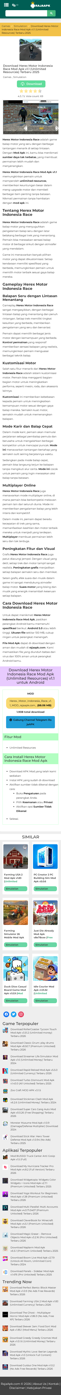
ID (17, 5)
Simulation (19, 77)
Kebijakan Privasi (39, 1388)
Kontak (53, 1384)
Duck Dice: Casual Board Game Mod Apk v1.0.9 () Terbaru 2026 (15, 990)
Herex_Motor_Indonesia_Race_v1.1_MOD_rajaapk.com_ (31, 703)
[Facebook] (6, 1014)
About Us (39, 1384)
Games (7, 77)
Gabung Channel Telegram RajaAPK (32, 722)
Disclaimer (17, 1388)
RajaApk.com (10, 1384)
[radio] (21, 91)
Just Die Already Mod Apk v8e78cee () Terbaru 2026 (44, 934)
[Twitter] (13, 1014)
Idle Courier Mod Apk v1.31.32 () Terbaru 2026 (45, 990)
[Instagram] (21, 1014)
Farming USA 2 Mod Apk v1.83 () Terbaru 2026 (15, 878)
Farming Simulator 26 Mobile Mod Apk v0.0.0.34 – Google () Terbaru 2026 (15, 934)
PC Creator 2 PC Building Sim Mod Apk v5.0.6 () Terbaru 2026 (45, 878)
